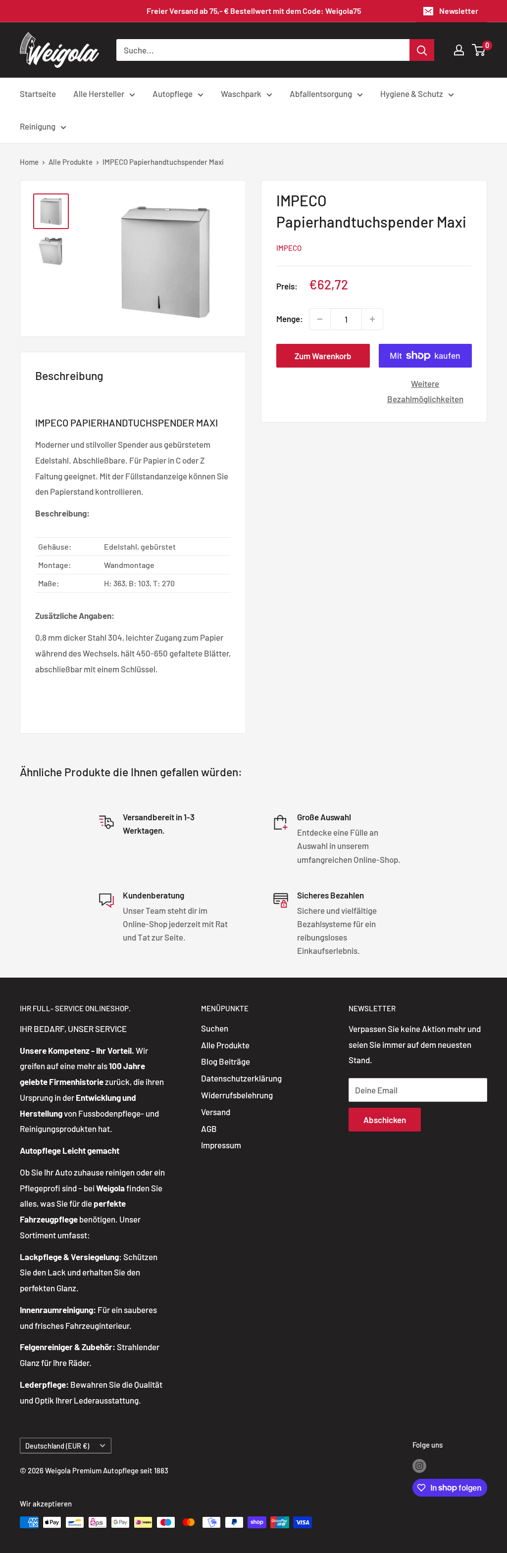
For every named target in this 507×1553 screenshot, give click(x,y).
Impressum (221, 1145)
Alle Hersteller (98, 93)
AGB (209, 1128)
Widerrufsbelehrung (237, 1095)
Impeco (289, 247)
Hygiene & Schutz (411, 93)
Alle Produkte (71, 161)
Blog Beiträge (225, 1061)
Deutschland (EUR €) (57, 1446)
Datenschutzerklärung (241, 1078)
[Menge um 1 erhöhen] (372, 319)
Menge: (289, 319)
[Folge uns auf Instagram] (419, 1465)
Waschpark (241, 93)
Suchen (214, 1028)
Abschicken (384, 1120)
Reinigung (37, 126)
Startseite (38, 93)
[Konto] (459, 50)
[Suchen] (421, 50)
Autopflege (172, 93)
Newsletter (458, 10)
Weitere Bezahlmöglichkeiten (425, 391)
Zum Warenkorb (323, 356)
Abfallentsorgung (321, 93)
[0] (479, 50)
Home (29, 161)
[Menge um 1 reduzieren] (319, 319)
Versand (215, 1112)
